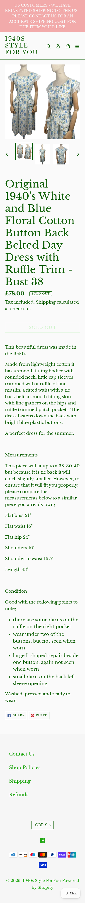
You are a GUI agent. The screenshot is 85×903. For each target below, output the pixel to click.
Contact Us (21, 754)
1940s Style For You (21, 46)
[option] (24, 151)
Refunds (18, 794)
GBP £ (41, 825)
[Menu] (77, 45)
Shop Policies (24, 767)
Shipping (46, 302)
